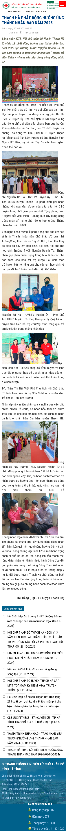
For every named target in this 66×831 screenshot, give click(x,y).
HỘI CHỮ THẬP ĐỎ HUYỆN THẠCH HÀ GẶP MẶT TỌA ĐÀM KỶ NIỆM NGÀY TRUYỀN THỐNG (33, 685)
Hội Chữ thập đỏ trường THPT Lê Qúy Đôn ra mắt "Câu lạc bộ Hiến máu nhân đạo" (34, 621)
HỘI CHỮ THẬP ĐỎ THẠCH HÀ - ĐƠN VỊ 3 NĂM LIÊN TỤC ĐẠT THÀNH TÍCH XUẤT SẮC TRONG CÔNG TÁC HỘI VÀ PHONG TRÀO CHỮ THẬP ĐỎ (35, 639)
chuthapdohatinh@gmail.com (24, 788)
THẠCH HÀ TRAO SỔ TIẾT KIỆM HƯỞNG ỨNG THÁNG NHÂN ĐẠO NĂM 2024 (35, 752)
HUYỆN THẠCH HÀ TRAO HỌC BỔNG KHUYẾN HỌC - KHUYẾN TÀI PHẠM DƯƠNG (35, 657)
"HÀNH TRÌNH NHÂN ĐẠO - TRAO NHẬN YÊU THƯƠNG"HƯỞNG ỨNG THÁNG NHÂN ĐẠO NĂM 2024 (34, 738)
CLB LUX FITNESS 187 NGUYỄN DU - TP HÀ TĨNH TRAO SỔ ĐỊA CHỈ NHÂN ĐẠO (33, 722)
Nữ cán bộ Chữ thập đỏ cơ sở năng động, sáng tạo (32, 671)
